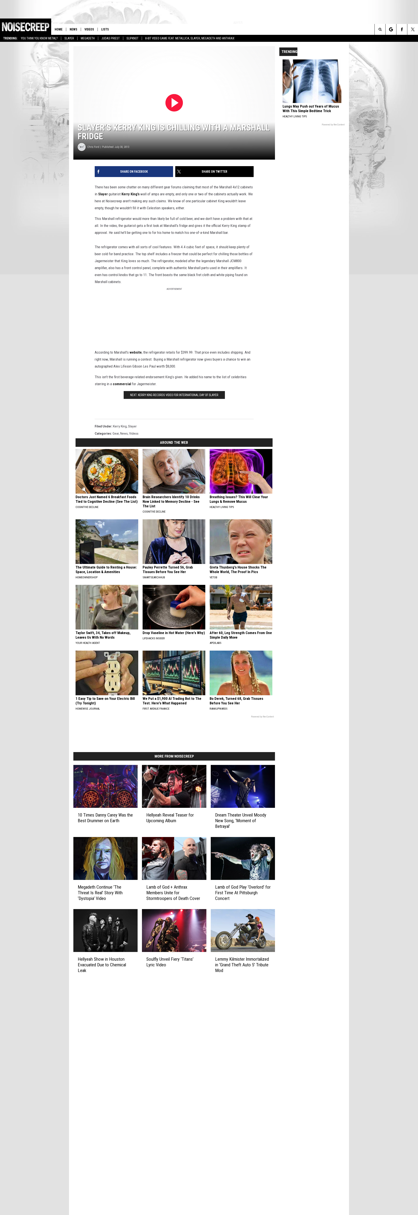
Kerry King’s (130, 194)
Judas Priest (110, 38)
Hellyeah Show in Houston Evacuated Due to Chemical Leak (102, 965)
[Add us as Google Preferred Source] (391, 29)
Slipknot (132, 38)
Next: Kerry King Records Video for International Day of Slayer (174, 395)
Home (58, 29)
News (73, 29)
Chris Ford (93, 146)
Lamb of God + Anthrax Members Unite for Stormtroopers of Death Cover (173, 892)
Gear (116, 433)
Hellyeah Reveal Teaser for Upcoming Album (170, 817)
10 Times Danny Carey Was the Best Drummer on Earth (105, 817)
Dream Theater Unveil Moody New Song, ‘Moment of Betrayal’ (240, 820)
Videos (89, 29)
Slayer (69, 38)
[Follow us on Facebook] (401, 29)
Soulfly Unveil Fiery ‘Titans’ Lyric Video (170, 962)
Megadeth (88, 38)
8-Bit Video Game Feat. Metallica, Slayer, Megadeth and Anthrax (189, 38)
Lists (105, 29)
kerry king (120, 426)
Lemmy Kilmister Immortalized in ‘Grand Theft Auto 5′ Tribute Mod (242, 965)
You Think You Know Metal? (39, 38)
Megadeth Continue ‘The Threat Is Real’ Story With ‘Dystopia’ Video (100, 892)
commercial (122, 384)
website (136, 352)
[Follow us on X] (412, 29)
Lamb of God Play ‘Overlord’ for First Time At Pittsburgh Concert (243, 892)
